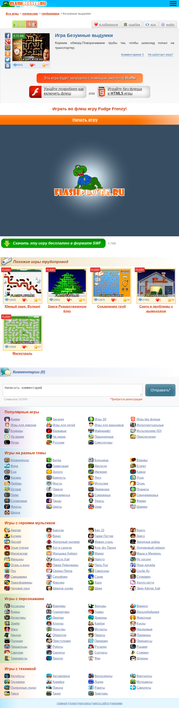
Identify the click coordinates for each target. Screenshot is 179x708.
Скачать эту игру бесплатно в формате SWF (57, 243)
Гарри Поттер (104, 536)
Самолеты (144, 687)
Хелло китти (145, 582)
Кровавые (59, 431)
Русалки (101, 646)
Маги (14, 629)
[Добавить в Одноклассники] (7, 54)
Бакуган (58, 530)
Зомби (15, 623)
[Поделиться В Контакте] (7, 66)
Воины (15, 612)
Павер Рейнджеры (65, 565)
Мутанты (101, 629)
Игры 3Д (100, 419)
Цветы (57, 506)
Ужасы (99, 501)
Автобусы (17, 676)
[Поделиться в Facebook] (7, 35)
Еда (13, 472)
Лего (98, 477)
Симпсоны (102, 571)
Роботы (58, 646)
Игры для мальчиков (109, 425)
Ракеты (100, 687)
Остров (16, 489)
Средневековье (147, 495)
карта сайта (101, 703)
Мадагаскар (19, 553)
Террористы (19, 658)
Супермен (144, 576)
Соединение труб (111, 306)
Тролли (58, 658)
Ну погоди (144, 559)
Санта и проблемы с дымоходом (156, 308)
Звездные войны (148, 542)
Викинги (142, 606)
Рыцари (142, 646)
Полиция (17, 641)
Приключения (146, 436)
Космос (16, 477)
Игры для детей (64, 425)
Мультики (101, 483)
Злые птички (19, 547)
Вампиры (59, 606)
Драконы (101, 617)
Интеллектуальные (150, 425)
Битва (57, 460)
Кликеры (17, 431)
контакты (85, 703)
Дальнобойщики (148, 612)
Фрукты (16, 506)
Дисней (16, 542)
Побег (15, 495)
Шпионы (142, 658)
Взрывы (142, 460)
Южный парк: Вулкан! (22, 306)
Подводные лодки (23, 687)
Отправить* (160, 390)
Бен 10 (99, 530)
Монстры (59, 629)
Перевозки (102, 489)
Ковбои (100, 623)
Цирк (98, 506)
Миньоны (17, 559)
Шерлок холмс (63, 588)
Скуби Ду (143, 571)
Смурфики (60, 576)
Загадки (58, 419)
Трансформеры (21, 582)
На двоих (59, 436)
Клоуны (58, 623)
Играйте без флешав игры (125, 91)
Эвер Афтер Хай (148, 588)
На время (17, 436)
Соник (99, 576)
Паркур (58, 489)
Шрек (98, 588)
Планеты (143, 489)
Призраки (101, 641)
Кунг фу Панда (105, 547)
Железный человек (66, 542)
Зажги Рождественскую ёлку (67, 308)
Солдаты (101, 652)
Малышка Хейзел (65, 553)
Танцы (57, 501)
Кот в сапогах (62, 547)
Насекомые (144, 629)
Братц (141, 530)
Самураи (17, 652)
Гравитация (61, 466)
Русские (58, 442)
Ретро (15, 442)
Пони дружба (146, 565)
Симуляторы (103, 442)
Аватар (16, 530)
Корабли (58, 682)
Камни (141, 472)
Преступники (62, 641)
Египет (141, 466)
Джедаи (58, 617)
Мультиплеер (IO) (149, 431)
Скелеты (59, 652)
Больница (101, 460)
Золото (58, 472)
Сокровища (102, 495)
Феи (97, 658)
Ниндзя (16, 635)
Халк (98, 582)
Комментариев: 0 (132, 54)
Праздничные (104, 436)
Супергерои (19, 501)
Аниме (15, 419)
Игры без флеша (148, 419)
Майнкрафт (103, 431)
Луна (140, 477)
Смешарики (19, 576)
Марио (99, 553)
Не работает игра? (160, 54)
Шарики (142, 506)
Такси (15, 693)
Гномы (99, 612)
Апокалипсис (20, 460)
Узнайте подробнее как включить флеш (64, 91)
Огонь (141, 483)
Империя (101, 472)
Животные (144, 617)
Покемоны (144, 635)
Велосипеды (103, 676)
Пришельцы (19, 646)
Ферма (141, 501)
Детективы (18, 617)
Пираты (100, 635)
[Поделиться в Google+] (7, 41)
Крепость (59, 477)
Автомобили (61, 676)
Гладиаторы (61, 612)
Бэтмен (16, 536)
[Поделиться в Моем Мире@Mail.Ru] (7, 47)
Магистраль (22, 353)
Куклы (141, 623)
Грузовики (18, 682)
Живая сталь (104, 542)
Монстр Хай (61, 559)
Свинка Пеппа (62, 571)
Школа (15, 512)
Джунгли (101, 466)
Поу (13, 571)
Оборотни (59, 635)
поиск (73, 703)
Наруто (100, 559)
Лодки (99, 682)
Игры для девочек (23, 425)
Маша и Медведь (149, 553)
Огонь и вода (20, 565)
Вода (14, 466)
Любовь (16, 483)
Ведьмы (100, 606)
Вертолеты (144, 676)
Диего (141, 536)
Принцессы (144, 641)
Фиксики (58, 582)
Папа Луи (101, 565)
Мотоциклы (144, 682)
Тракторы (101, 693)
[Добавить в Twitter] (7, 60)
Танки (57, 693)
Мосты (57, 483)
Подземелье (61, 495)
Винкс (57, 536)
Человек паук (20, 588)
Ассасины (18, 606)
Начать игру (85, 119)
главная (62, 703)
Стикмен (142, 652)
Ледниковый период (151, 547)
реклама (116, 703)
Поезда (58, 687)
